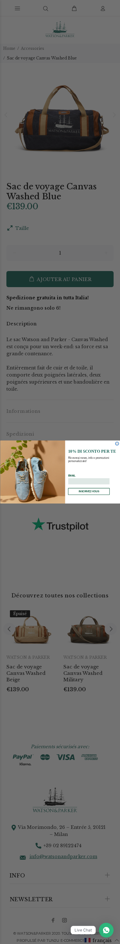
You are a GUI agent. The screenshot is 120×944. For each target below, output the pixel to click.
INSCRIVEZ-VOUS (89, 491)
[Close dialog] (117, 443)
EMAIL (72, 475)
